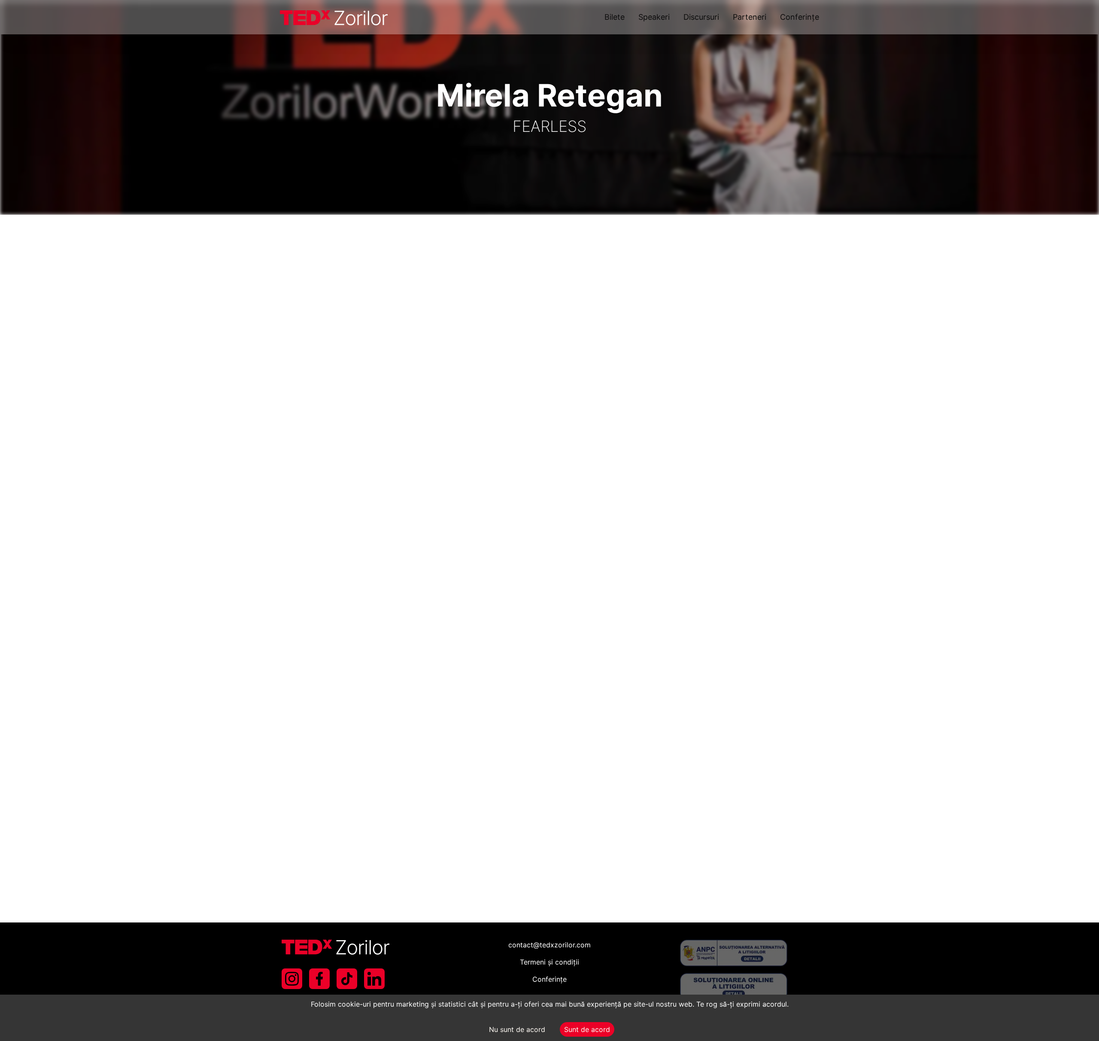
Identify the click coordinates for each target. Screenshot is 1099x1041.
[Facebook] (319, 978)
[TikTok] (347, 978)
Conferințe (799, 16)
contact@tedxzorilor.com (549, 945)
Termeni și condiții (549, 962)
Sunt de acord (587, 1029)
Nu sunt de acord (517, 1029)
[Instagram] (292, 978)
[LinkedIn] (374, 978)
